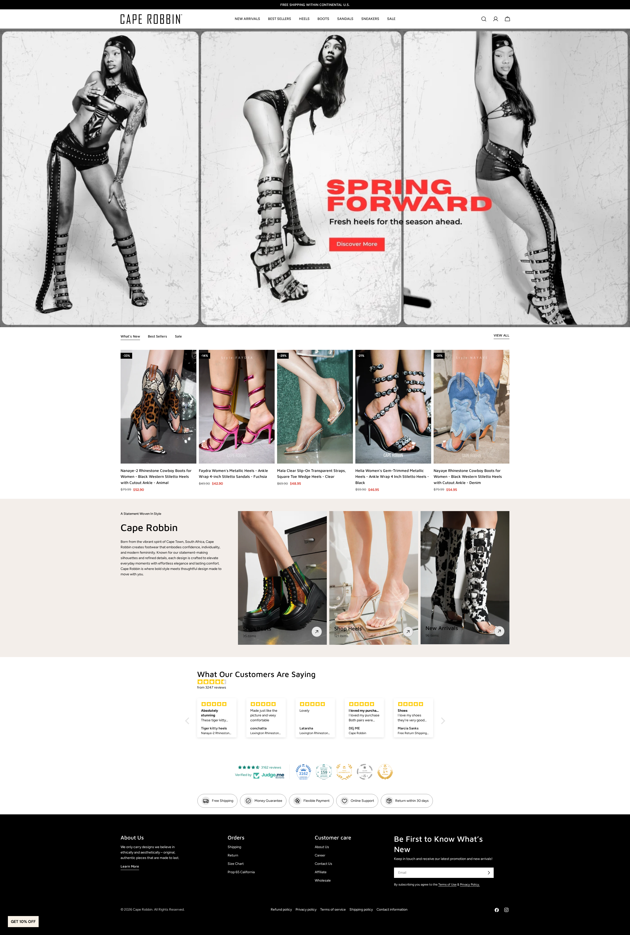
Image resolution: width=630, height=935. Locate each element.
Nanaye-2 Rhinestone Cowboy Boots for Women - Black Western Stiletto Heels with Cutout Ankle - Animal (156, 476)
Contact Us (323, 864)
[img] (317, 682)
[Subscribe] (488, 872)
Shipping (234, 847)
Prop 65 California (241, 872)
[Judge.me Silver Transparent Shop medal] (365, 772)
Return (233, 855)
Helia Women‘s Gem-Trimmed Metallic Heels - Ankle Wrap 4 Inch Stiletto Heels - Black (392, 476)
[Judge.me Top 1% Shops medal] (385, 772)
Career (320, 855)
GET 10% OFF (23, 921)
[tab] (130, 337)
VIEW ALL (501, 335)
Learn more (130, 866)
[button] (188, 720)
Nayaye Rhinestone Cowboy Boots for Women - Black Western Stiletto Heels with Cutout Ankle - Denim (468, 476)
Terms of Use (447, 884)
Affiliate (321, 872)
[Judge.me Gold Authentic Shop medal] (344, 772)
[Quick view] (192, 456)
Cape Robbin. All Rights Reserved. (159, 909)
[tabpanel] (315, 421)
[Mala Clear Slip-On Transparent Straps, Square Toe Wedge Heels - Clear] (315, 407)
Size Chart (236, 864)
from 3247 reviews (211, 687)
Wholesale (323, 880)
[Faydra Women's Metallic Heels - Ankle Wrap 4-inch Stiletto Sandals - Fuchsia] (237, 407)
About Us (322, 847)
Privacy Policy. (470, 884)
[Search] (484, 19)
